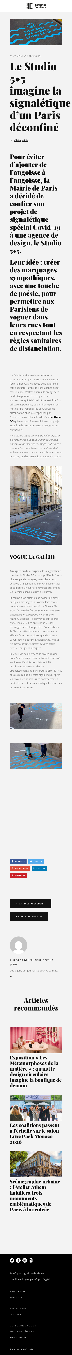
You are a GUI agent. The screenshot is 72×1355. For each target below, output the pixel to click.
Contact (15, 1314)
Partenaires (18, 1308)
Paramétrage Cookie (21, 1349)
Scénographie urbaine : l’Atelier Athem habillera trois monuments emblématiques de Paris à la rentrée (35, 1195)
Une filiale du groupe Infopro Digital (30, 1279)
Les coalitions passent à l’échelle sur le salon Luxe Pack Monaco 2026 (34, 1133)
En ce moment (18, 56)
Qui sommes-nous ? (23, 1325)
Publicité (16, 1297)
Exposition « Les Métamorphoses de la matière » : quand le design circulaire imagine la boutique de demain (36, 1071)
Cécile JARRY (21, 140)
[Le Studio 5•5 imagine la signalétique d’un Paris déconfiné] (18, 945)
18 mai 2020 (35, 56)
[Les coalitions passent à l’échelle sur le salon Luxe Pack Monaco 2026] (36, 1108)
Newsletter (18, 1291)
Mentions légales (22, 1331)
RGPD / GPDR (18, 1337)
